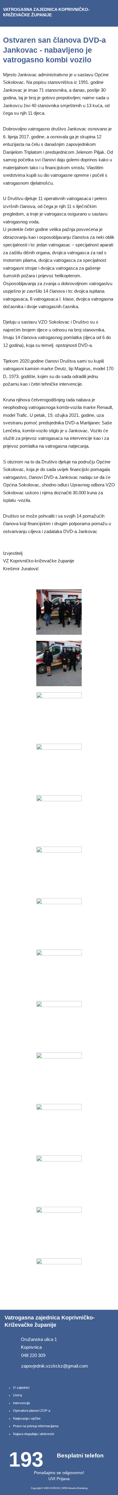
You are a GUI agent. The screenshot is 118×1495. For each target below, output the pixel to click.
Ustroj (17, 1395)
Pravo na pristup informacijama (35, 1426)
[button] (110, 13)
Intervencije (21, 1403)
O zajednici (21, 1387)
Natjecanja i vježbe (27, 1418)
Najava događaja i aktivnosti (33, 1434)
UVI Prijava (59, 1478)
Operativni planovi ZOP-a (31, 1410)
